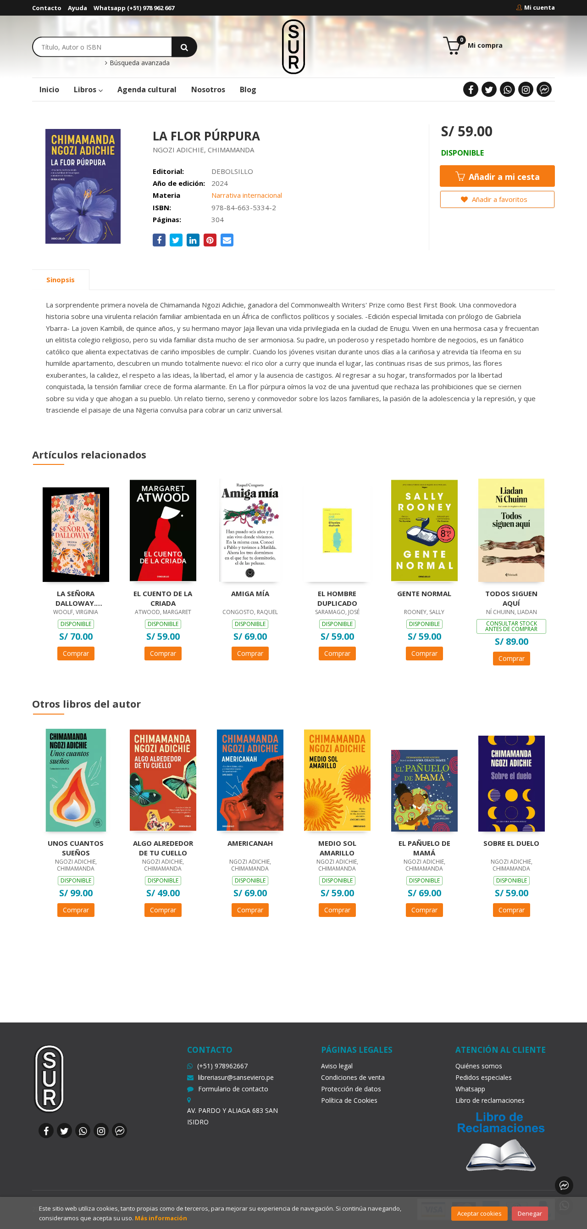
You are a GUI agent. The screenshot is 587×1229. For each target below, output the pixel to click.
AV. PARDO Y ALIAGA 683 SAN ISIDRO (232, 1116)
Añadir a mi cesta (503, 176)
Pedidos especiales (483, 1077)
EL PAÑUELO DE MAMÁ (424, 847)
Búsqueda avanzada (139, 63)
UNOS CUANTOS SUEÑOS (76, 847)
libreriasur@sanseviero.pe (236, 1077)
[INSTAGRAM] (525, 89)
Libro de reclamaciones (490, 1100)
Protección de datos (351, 1088)
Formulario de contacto (233, 1088)
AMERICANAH (250, 843)
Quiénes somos (478, 1065)
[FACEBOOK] (470, 89)
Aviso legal (337, 1065)
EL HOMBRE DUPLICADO (337, 598)
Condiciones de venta (353, 1077)
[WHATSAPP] (507, 89)
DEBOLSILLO (232, 171)
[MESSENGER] (544, 89)
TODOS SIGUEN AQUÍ (511, 598)
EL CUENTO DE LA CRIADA (162, 598)
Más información (161, 1218)
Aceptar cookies (479, 1213)
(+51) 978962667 (222, 1065)
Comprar (76, 653)
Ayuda (77, 8)
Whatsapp (470, 1088)
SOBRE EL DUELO (511, 843)
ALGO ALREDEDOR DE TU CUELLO (163, 847)
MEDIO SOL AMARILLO (337, 847)
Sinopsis (60, 279)
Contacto (46, 8)
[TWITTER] (489, 89)
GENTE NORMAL (424, 593)
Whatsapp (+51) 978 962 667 (134, 8)
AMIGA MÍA (250, 593)
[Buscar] (184, 46)
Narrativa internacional (246, 195)
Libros (86, 89)
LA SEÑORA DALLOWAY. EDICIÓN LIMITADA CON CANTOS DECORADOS (76, 598)
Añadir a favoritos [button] (498, 199)
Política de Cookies (349, 1100)
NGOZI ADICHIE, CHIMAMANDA (203, 149)
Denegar (530, 1213)
